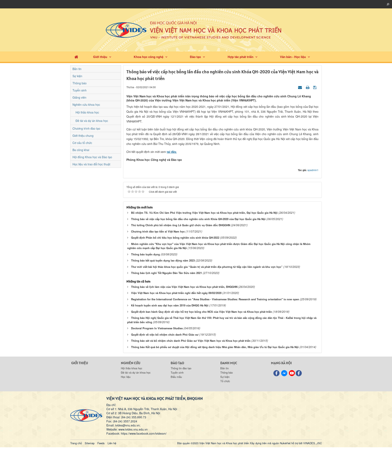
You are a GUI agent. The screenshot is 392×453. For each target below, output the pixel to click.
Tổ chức (225, 381)
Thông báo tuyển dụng (145, 254)
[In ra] (308, 87)
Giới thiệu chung (83, 136)
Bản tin (76, 69)
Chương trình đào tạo (86, 128)
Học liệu (125, 377)
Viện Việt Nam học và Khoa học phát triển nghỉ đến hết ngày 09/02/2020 (176, 293)
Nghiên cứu (130, 363)
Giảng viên (79, 97)
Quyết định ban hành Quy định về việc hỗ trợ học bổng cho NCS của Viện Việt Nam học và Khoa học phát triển (201, 312)
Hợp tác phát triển (240, 57)
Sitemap (90, 443)
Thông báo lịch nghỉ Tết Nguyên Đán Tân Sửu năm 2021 (166, 273)
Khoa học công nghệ (148, 57)
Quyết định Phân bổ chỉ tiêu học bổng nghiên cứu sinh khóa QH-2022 (175, 237)
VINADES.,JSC (312, 443)
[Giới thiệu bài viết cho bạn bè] (300, 87)
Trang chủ (76, 443)
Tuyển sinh (79, 90)
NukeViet (285, 443)
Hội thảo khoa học (87, 112)
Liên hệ (112, 443)
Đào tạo (195, 57)
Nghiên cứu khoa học (86, 104)
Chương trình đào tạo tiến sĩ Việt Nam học (158, 231)
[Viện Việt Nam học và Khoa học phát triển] (196, 30)
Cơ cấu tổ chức (82, 143)
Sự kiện (77, 76)
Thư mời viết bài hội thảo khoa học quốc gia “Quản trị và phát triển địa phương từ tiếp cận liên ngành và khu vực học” (207, 267)
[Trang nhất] (76, 57)
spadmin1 (312, 170)
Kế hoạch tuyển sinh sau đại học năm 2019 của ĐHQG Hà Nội (169, 305)
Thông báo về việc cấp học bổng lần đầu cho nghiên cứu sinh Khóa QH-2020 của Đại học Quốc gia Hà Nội (198, 219)
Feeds (101, 443)
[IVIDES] (86, 415)
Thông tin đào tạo (181, 368)
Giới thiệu (100, 57)
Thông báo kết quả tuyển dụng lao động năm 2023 (163, 260)
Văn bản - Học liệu (293, 57)
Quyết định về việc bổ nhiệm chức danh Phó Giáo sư (164, 334)
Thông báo (79, 83)
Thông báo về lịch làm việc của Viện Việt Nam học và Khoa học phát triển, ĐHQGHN (184, 287)
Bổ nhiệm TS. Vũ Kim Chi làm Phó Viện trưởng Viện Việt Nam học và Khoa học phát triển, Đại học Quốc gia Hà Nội (204, 213)
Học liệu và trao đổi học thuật (91, 164)
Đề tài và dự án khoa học (92, 121)
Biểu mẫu (176, 377)
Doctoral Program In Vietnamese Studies (157, 328)
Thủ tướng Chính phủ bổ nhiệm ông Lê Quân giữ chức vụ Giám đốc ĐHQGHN (180, 225)
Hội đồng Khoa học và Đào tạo (92, 157)
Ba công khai (80, 150)
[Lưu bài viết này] (315, 87)
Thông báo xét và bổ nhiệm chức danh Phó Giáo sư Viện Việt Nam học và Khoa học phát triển (191, 341)
